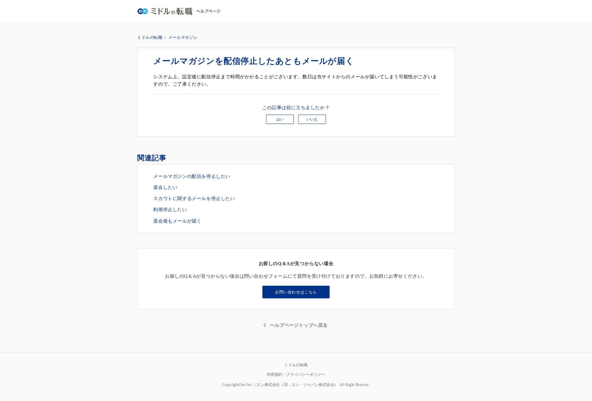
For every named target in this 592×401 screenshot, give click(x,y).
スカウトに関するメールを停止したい (194, 198)
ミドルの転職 (149, 37)
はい (280, 119)
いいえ (312, 119)
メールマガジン (183, 37)
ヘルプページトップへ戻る (299, 325)
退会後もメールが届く (177, 221)
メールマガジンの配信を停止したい (191, 176)
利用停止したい (170, 209)
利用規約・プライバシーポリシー (296, 374)
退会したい (165, 187)
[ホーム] (178, 10)
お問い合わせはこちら (296, 292)
